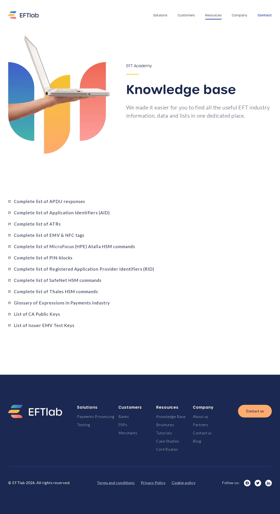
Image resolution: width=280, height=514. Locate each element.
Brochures (165, 424)
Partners (200, 424)
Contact (265, 15)
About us (200, 416)
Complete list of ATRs (37, 223)
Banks (123, 416)
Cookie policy (184, 482)
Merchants (127, 433)
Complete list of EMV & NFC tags (49, 235)
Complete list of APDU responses (49, 201)
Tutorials (164, 433)
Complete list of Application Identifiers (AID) (62, 212)
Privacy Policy (153, 482)
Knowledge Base (171, 416)
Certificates (167, 449)
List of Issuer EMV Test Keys (44, 325)
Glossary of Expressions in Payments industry (62, 302)
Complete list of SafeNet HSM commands (58, 280)
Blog (197, 441)
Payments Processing (95, 416)
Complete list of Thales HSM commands (56, 291)
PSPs (122, 424)
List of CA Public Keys (37, 314)
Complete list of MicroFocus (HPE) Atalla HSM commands (74, 246)
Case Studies (167, 441)
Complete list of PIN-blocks (43, 257)
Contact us (202, 433)
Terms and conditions (116, 482)
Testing (83, 424)
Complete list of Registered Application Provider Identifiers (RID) (84, 268)
